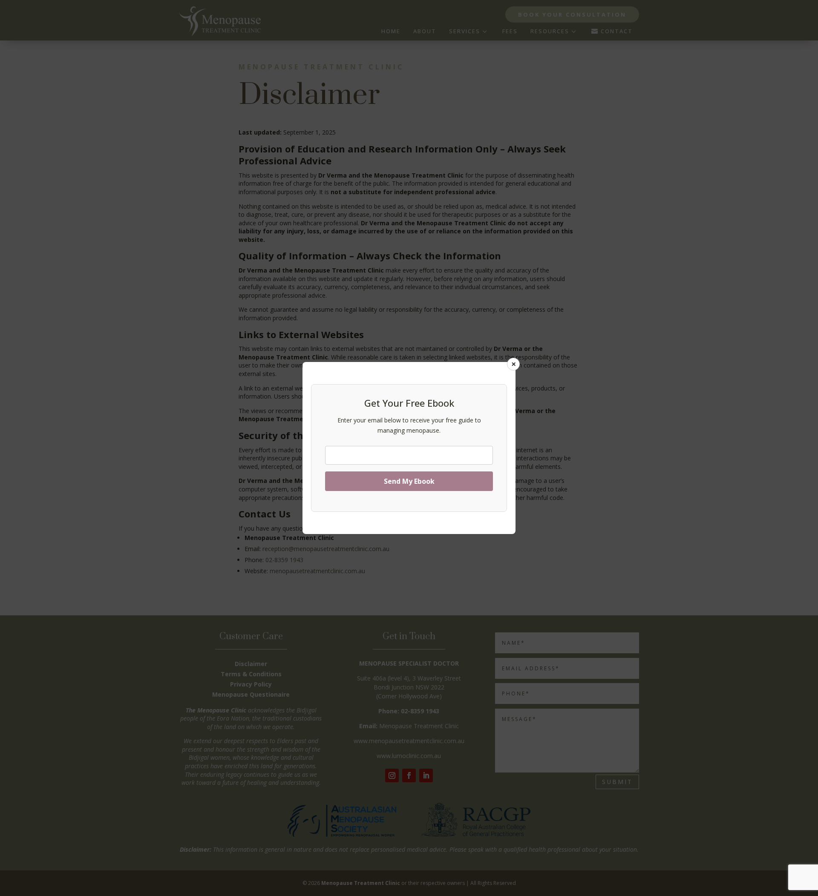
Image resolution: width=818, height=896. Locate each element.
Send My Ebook (409, 481)
